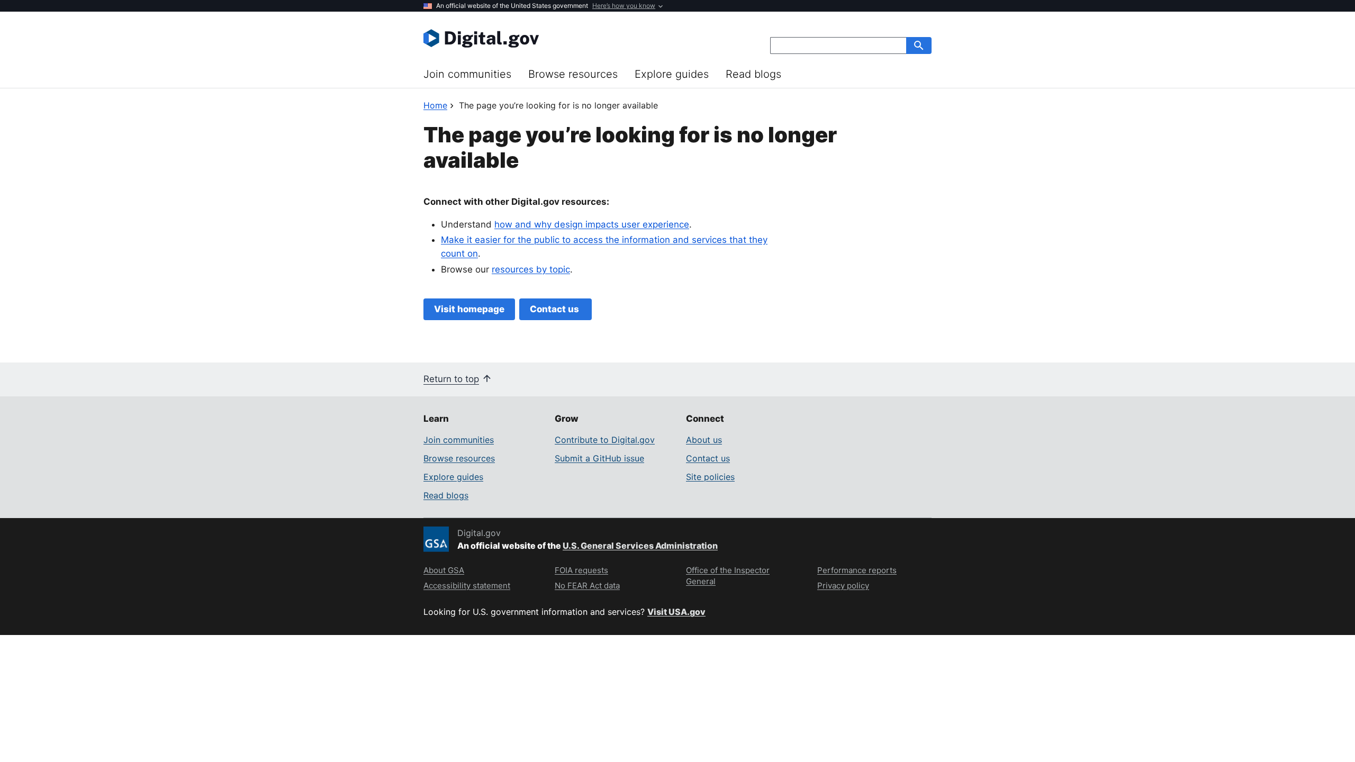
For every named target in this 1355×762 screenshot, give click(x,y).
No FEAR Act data (587, 585)
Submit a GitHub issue (599, 458)
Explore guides (672, 74)
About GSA (443, 570)
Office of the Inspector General (728, 575)
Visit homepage (469, 309)
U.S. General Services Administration (640, 545)
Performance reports (857, 570)
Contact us (555, 309)
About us (704, 439)
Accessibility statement (466, 585)
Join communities (467, 74)
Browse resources (573, 74)
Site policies (710, 476)
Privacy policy (843, 585)
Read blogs (753, 74)
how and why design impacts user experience (591, 224)
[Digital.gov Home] (550, 38)
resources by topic (531, 269)
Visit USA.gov (676, 611)
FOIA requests (581, 570)
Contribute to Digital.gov (605, 439)
